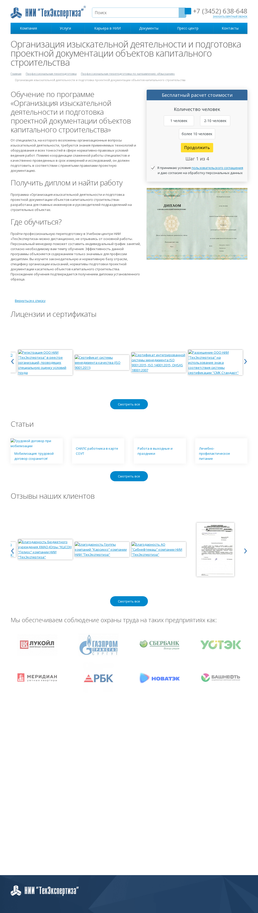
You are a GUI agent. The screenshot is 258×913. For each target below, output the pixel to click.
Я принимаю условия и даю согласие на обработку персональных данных (200, 170)
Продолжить (197, 147)
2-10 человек (215, 120)
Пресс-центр (189, 28)
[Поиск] (182, 13)
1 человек (178, 120)
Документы (148, 28)
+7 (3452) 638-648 (219, 10)
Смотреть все (129, 404)
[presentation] (12, 360)
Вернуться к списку (30, 300)
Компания (29, 28)
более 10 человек (197, 133)
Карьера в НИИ (107, 28)
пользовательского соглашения (217, 167)
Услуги (66, 28)
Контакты (230, 28)
